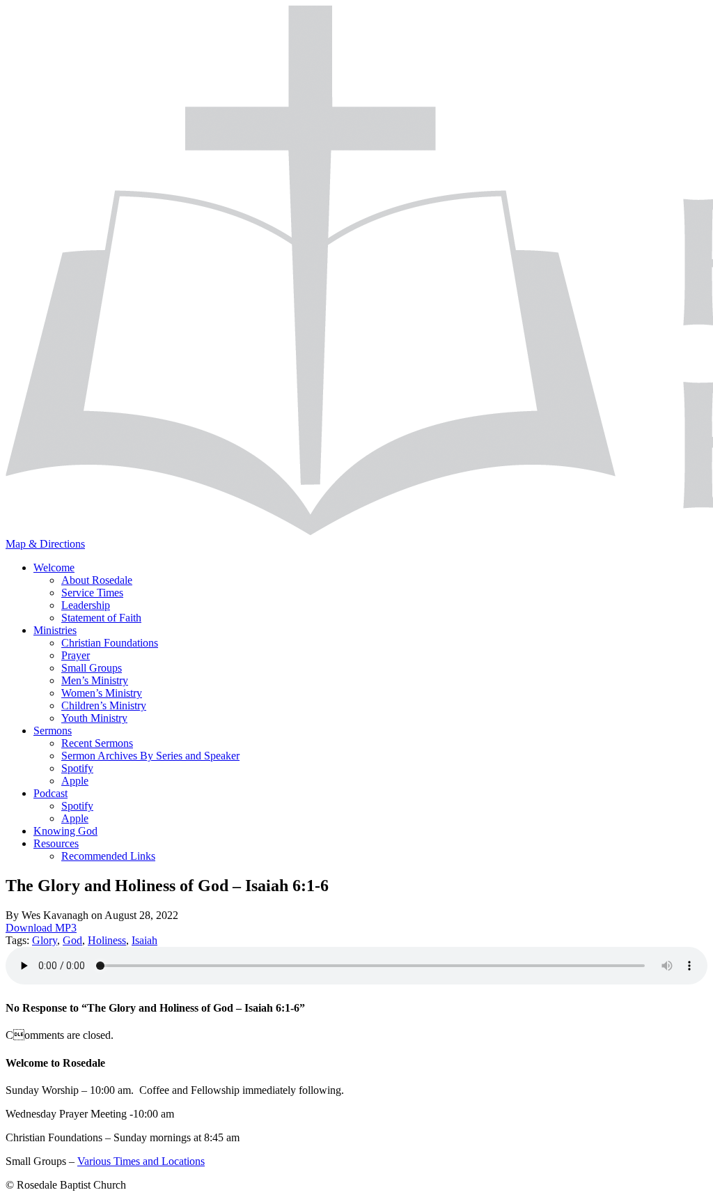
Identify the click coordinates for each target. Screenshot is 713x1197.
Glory (44, 940)
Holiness (107, 940)
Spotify (77, 768)
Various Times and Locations (141, 1161)
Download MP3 (41, 928)
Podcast (50, 793)
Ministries (55, 630)
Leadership (85, 605)
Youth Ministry (94, 718)
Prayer (75, 655)
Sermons (52, 730)
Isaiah (144, 940)
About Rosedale (96, 580)
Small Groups (91, 668)
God (72, 940)
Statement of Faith (101, 618)
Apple (74, 781)
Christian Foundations (109, 643)
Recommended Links (108, 856)
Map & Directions (45, 544)
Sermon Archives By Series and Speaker (150, 756)
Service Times (92, 592)
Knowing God (65, 831)
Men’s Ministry (94, 680)
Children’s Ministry (103, 705)
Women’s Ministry (101, 693)
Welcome (54, 567)
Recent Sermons (97, 743)
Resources (56, 843)
